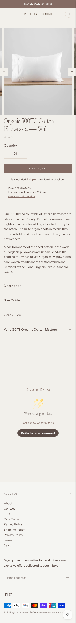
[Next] (72, 72)
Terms (8, 540)
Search (8, 545)
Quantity (10, 145)
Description (12, 286)
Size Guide (12, 300)
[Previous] (4, 72)
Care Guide (12, 315)
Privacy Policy (13, 535)
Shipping (32, 179)
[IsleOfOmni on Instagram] (10, 595)
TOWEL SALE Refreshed (38, 3)
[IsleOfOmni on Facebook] (6, 595)
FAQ (7, 514)
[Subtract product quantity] (22, 153)
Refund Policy (13, 524)
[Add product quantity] (8, 153)
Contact (9, 508)
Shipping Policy (14, 529)
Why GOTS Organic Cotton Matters (30, 329)
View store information (21, 196)
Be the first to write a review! (38, 433)
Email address (16, 573)
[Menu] (6, 14)
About (8, 503)
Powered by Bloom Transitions (51, 612)
